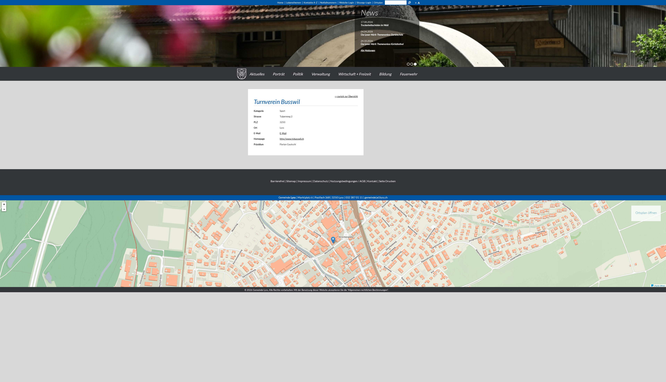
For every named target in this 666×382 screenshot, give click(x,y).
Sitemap (291, 181)
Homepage (259, 138)
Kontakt (372, 181)
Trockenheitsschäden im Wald (374, 25)
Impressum (304, 181)
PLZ (256, 122)
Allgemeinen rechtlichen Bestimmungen (367, 290)
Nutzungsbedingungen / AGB (347, 181)
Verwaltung (320, 74)
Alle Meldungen (368, 50)
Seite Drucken (387, 181)
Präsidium (259, 144)
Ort (255, 127)
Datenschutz (320, 181)
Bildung (385, 74)
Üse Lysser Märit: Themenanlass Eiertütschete (382, 34)
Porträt (278, 74)
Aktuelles (256, 74)
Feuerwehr (408, 74)
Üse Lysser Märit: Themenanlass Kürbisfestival (382, 44)
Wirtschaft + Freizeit (354, 74)
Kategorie (259, 111)
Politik (298, 74)
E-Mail (257, 133)
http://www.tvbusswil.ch (292, 138)
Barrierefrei (277, 181)
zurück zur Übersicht (348, 96)
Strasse (257, 116)
